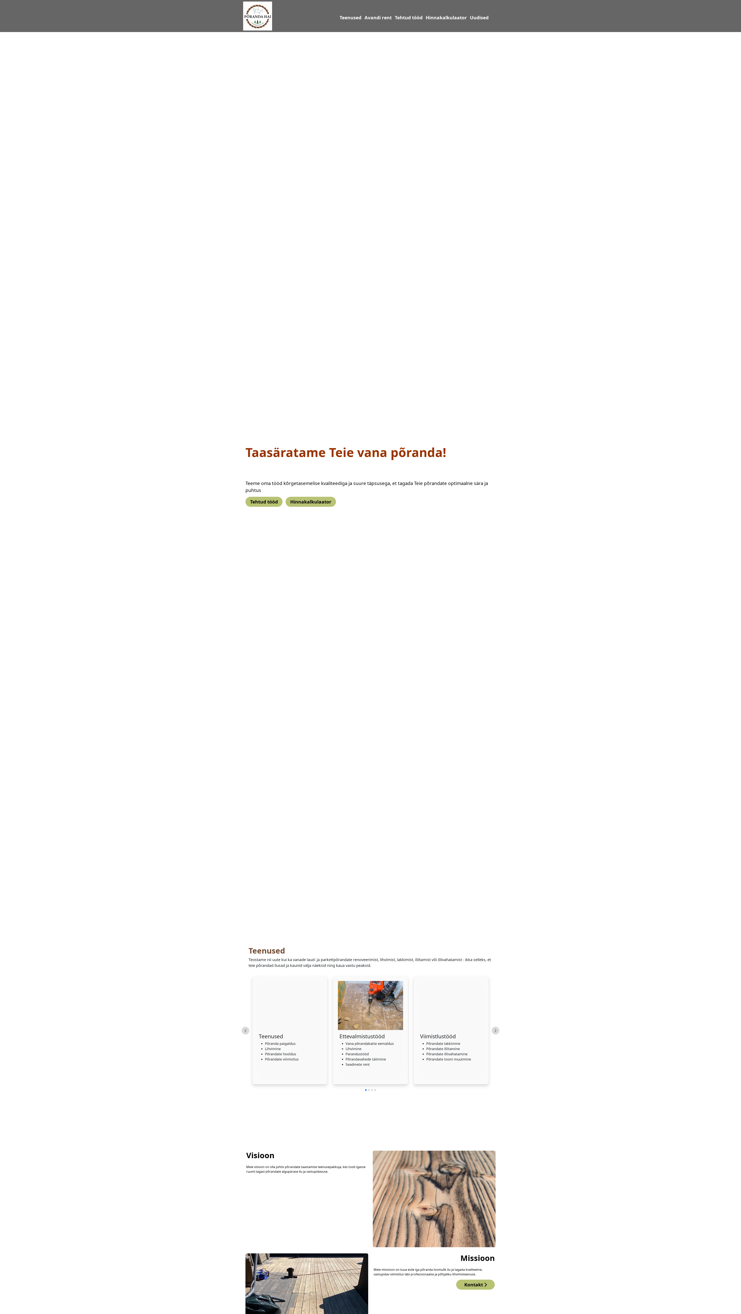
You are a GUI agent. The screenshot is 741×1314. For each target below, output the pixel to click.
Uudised (460, 17)
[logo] (257, 16)
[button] (366, 1090)
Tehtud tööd (389, 17)
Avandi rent (358, 17)
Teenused (331, 17)
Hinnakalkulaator (426, 17)
